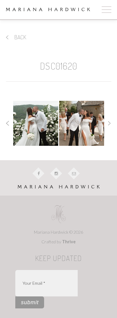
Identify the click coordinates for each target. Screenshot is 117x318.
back (19, 37)
